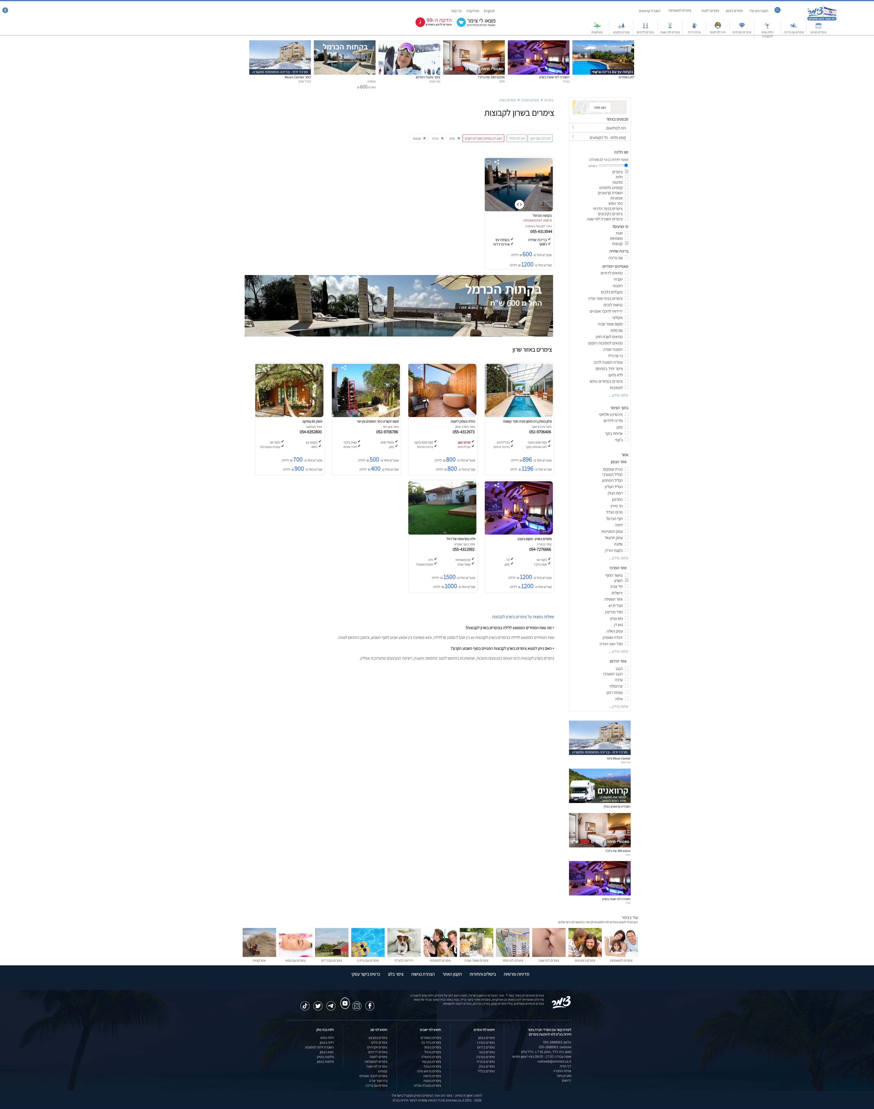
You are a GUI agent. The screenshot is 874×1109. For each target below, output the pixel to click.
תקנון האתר (452, 974)
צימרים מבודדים (331, 960)
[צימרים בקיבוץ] (621, 27)
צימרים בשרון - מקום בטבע (535, 538)
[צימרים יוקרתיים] (742, 27)
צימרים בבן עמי (431, 1061)
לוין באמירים (626, 77)
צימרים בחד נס (431, 1042)
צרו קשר (456, 10)
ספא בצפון (327, 1052)
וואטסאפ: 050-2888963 (555, 1047)
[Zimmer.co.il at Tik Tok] (305, 1003)
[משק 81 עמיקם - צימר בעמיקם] (289, 415)
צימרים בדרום (486, 1047)
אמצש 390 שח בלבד (491, 77)
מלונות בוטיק (325, 1056)
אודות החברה (562, 1070)
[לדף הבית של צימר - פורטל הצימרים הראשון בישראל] (561, 1007)
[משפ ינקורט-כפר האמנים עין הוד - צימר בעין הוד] (365, 415)
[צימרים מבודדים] (331, 955)
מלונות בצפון (325, 1061)
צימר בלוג (396, 974)
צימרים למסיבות (440, 960)
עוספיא (529, 226)
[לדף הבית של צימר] (822, 20)
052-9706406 (541, 432)
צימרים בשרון (507, 100)
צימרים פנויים (818, 32)
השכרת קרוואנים (650, 10)
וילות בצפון (327, 1042)
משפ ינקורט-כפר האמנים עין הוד (378, 421)
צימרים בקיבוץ (621, 32)
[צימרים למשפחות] (621, 955)
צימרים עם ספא (295, 960)
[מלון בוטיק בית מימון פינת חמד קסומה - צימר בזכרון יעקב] (518, 415)
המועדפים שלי (759, 10)
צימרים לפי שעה (548, 960)
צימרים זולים (379, 1042)
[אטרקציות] (597, 27)
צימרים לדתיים (645, 32)
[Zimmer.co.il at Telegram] (330, 1003)
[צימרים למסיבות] (440, 955)
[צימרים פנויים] (818, 27)
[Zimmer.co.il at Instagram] (356, 1003)
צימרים (548, 100)
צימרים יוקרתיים (742, 32)
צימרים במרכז (530, 100)
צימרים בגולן (487, 1066)
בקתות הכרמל (542, 215)
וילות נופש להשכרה (767, 34)
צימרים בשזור (432, 1047)
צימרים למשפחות (679, 10)
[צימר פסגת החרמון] (409, 42)
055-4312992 (464, 549)
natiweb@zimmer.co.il (554, 1061)
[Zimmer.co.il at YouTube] (343, 999)
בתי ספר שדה (378, 1080)
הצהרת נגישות (423, 974)
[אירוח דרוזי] (694, 27)
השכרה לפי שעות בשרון (554, 77)
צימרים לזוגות (710, 10)
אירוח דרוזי (694, 32)
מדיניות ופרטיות (516, 974)
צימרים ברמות (432, 1075)
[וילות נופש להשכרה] (767, 27)
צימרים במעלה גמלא (427, 1085)
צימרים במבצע (377, 1037)
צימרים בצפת (432, 1066)
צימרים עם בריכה (794, 32)
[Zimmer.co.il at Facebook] (369, 1003)
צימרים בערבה (485, 1056)
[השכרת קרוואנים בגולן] (600, 801)
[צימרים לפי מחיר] (512, 955)
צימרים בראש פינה (429, 1071)
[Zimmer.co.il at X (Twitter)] (318, 1003)
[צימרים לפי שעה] (549, 955)
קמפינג (382, 1071)
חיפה (628, 854)
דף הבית (565, 1066)
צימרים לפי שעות (670, 32)
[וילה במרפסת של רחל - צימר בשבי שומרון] (442, 533)
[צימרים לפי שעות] (670, 27)
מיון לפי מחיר (517, 138)
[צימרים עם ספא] (295, 955)
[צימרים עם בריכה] (793, 27)
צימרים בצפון (734, 10)
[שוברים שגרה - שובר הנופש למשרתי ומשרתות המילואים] (717, 27)
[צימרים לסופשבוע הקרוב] (430, 26)
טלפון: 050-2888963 (557, 1042)
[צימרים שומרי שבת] (476, 955)
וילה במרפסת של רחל (461, 538)
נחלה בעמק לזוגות (463, 421)
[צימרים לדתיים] (645, 27)
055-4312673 (464, 432)
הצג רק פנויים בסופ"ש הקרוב (483, 138)
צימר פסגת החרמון (428, 77)
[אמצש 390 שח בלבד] (474, 42)
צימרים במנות (432, 1080)
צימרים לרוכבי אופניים (373, 1075)
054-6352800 (311, 432)
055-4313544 (541, 231)
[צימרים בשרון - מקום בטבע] (518, 533)
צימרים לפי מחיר (512, 960)
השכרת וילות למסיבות (319, 1047)
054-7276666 (541, 549)
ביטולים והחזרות (483, 974)
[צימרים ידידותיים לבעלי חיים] (404, 955)
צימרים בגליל (486, 1071)
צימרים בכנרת (486, 1061)
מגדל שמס (625, 762)
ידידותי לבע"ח (404, 960)
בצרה (627, 902)
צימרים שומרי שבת (476, 960)
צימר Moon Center (298, 77)
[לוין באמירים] (603, 42)
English (489, 10)
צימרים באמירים (431, 1037)
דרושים (566, 1080)
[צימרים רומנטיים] (585, 955)
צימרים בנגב (487, 1052)
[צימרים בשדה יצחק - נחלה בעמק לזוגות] (442, 415)
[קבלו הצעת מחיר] (474, 26)
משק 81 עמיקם (312, 421)
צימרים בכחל (432, 1052)
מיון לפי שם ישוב (540, 138)
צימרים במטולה (431, 1056)
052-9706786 (388, 432)
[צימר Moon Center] (280, 42)
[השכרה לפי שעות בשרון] (538, 42)
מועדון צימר (563, 1075)
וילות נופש (327, 1037)
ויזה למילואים (718, 32)
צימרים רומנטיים (585, 960)
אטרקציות (597, 32)
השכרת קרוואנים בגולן (617, 806)
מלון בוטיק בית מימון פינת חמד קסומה (527, 421)
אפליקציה (472, 10)
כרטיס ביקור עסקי (365, 974)
